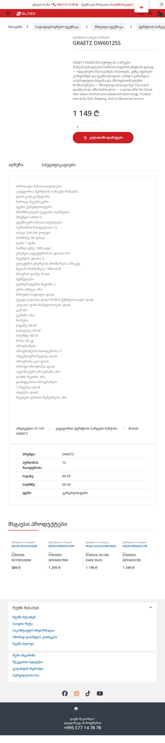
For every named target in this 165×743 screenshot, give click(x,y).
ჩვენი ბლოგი (23, 644)
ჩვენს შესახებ (24, 617)
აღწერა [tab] (15, 165)
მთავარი (15, 27)
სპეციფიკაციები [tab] (59, 165)
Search (141, 13)
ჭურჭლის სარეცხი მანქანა (91, 37)
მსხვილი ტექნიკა (109, 27)
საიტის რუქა (22, 624)
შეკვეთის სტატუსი (28, 662)
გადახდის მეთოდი (28, 669)
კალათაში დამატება (106, 137)
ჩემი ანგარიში (24, 655)
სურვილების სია (26, 675)
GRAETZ (22, 433)
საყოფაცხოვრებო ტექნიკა (57, 27)
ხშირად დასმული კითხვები (35, 637)
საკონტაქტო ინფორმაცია (33, 630)
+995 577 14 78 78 (67, 4)
